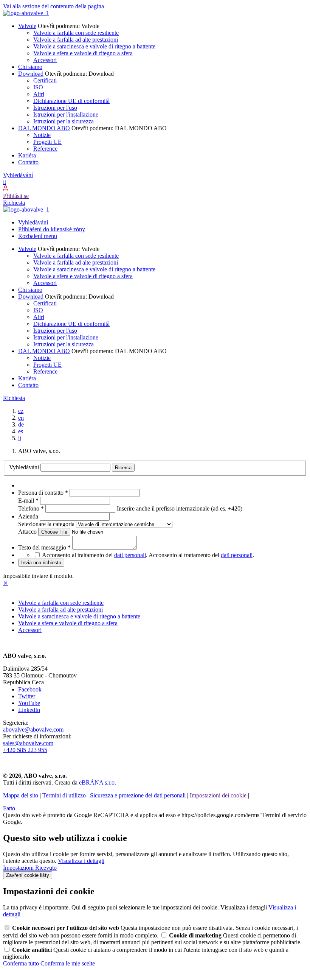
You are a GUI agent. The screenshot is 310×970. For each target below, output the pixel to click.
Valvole (27, 26)
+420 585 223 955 (25, 750)
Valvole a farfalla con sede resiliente (76, 33)
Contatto (28, 162)
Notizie (42, 135)
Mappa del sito (20, 795)
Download (30, 73)
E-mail (28, 500)
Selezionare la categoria (47, 524)
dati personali (130, 555)
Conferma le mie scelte (67, 963)
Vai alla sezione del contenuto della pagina (53, 6)
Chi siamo (30, 67)
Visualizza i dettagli (81, 861)
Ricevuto (46, 867)
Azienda (29, 516)
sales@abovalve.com (28, 743)
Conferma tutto (21, 963)
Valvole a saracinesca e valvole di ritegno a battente (94, 46)
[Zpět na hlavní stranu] (26, 13)
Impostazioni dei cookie (218, 795)
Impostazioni (19, 867)
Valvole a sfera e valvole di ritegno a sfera (83, 53)
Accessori (45, 60)
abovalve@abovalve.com (33, 729)
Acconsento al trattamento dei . (201, 555)
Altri (38, 94)
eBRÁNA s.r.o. (97, 782)
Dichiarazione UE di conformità (71, 101)
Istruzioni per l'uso (55, 107)
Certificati (45, 80)
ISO (38, 87)
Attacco (28, 531)
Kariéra (27, 155)
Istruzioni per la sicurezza (63, 121)
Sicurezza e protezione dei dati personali (138, 795)
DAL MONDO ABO (44, 128)
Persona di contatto (43, 492)
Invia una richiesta (41, 562)
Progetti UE (47, 142)
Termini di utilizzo (64, 795)
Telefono (31, 508)
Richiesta (14, 202)
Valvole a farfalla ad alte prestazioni (75, 39)
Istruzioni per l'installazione (65, 114)
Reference (45, 148)
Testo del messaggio (44, 547)
